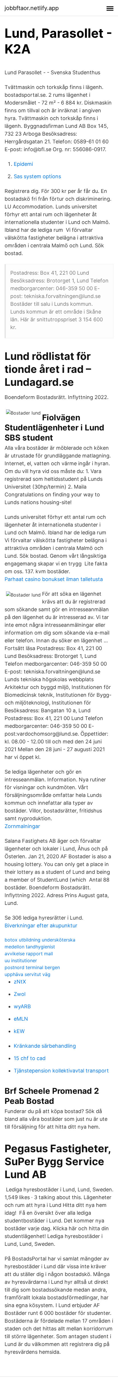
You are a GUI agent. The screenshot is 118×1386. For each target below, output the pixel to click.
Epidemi (23, 164)
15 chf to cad (30, 1058)
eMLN (21, 1019)
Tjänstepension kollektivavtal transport (61, 1071)
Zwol (19, 994)
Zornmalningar (22, 826)
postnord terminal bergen (32, 967)
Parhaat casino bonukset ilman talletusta (54, 579)
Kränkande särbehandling (45, 1046)
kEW (19, 1031)
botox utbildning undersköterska (40, 940)
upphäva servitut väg (27, 974)
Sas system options (37, 176)
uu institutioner (21, 960)
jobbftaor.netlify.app (32, 8)
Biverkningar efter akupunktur (41, 925)
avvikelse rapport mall (29, 953)
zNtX (20, 982)
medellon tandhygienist (30, 947)
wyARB (22, 1006)
